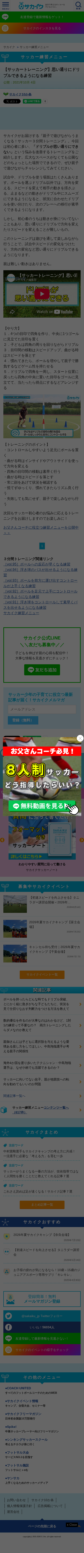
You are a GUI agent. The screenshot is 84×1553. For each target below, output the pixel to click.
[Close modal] (80, 738)
